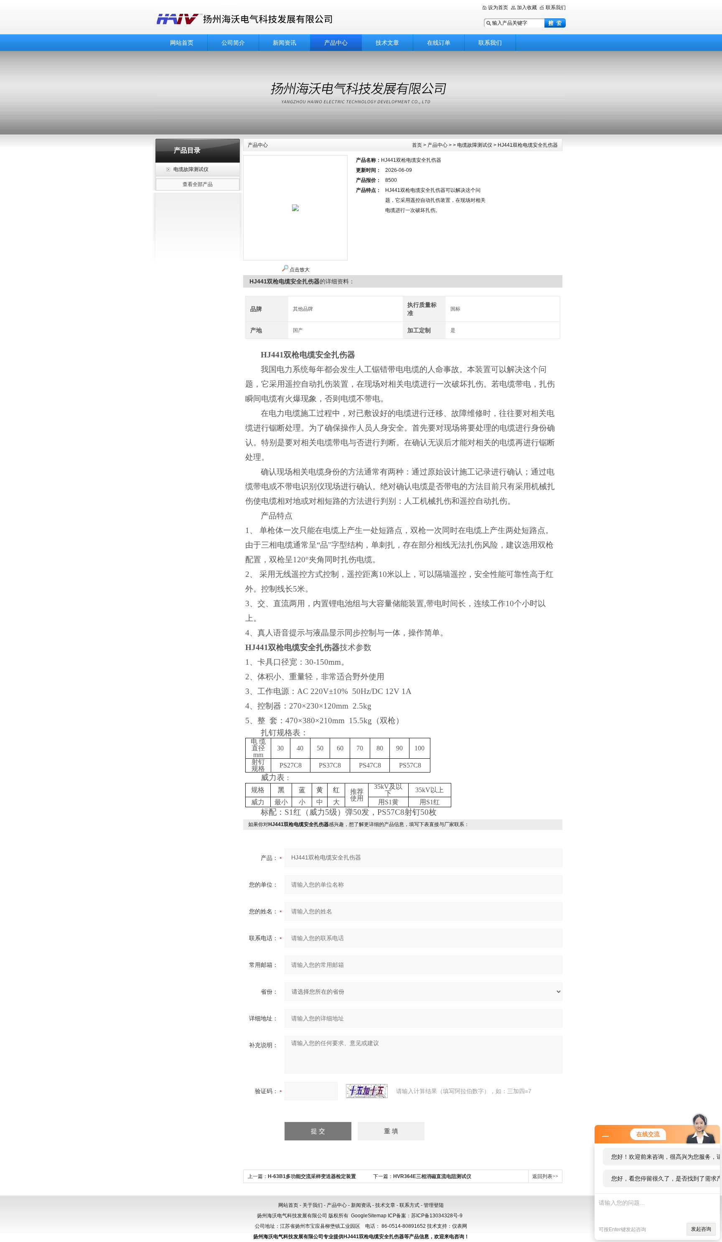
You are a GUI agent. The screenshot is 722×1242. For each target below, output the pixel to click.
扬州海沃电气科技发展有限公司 (281, 18)
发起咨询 (701, 1229)
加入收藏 (527, 7)
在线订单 (438, 42)
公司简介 (233, 42)
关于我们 (313, 1205)
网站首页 (181, 42)
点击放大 (300, 270)
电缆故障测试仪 (190, 169)
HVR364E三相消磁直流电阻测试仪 (432, 1176)
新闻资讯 (284, 42)
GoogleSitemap (368, 1216)
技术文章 (387, 42)
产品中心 (336, 42)
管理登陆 (434, 1205)
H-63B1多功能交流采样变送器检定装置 (312, 1176)
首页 (417, 145)
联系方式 (409, 1205)
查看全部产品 (198, 184)
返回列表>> (545, 1176)
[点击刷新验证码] (367, 1091)
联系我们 (556, 7)
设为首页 (498, 7)
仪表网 (459, 1226)
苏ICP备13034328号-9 (437, 1216)
